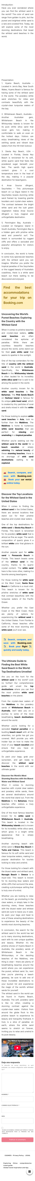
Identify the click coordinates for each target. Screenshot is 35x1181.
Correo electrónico (10, 1105)
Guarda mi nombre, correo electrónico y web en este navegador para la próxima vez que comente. (17, 1131)
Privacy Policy (18, 1155)
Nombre (5, 1094)
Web (3, 1116)
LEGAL (27, 1155)
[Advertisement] (17, 58)
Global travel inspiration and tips (16, 1167)
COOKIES (8, 1155)
